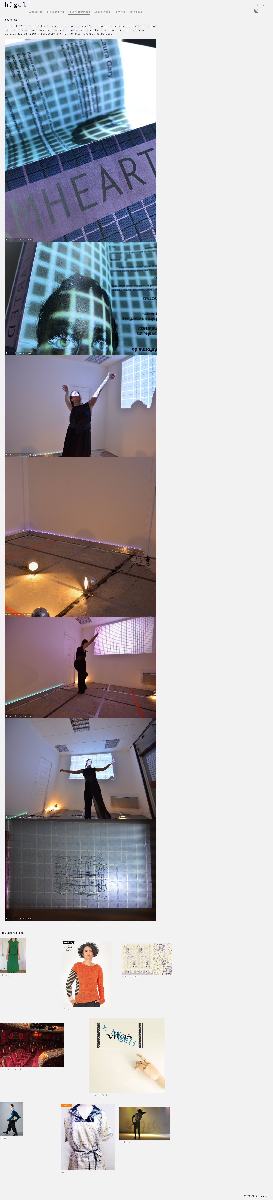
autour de (35, 11)
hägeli (18, 4)
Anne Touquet (130, 976)
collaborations (79, 11)
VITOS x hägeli (99, 1095)
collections (55, 11)
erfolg (65, 1009)
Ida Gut (5, 975)
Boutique (135, 11)
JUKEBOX (126, 1142)
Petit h (66, 1172)
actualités (102, 11)
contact (119, 11)
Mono (3, 1138)
